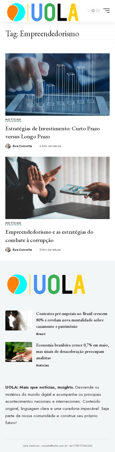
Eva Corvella (22, 146)
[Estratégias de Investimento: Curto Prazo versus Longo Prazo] (57, 84)
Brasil (40, 334)
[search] (82, 10)
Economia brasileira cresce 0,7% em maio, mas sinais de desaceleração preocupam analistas (72, 351)
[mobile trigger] (105, 11)
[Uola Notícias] (42, 11)
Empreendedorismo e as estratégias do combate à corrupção (49, 236)
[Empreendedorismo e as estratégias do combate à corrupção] (57, 188)
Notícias (13, 120)
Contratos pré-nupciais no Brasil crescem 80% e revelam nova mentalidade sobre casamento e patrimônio (71, 320)
